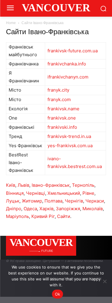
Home (11, 23)
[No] (105, 281)
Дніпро (13, 208)
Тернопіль (83, 185)
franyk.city (58, 90)
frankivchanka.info (66, 64)
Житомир (32, 201)
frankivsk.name (63, 109)
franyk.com (59, 99)
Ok (57, 294)
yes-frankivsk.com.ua (70, 145)
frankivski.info (62, 127)
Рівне (88, 193)
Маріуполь (17, 216)
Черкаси (94, 201)
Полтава (53, 201)
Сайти (63, 216)
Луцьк (12, 201)
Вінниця (15, 193)
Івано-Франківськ (51, 185)
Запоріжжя (68, 208)
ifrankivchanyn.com (67, 77)
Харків (46, 208)
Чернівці (35, 193)
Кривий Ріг (43, 216)
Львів (23, 185)
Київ (10, 185)
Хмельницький (63, 193)
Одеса (30, 208)
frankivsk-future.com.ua (72, 51)
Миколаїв (92, 208)
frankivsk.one (61, 118)
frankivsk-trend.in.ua (69, 136)
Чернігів (74, 201)
